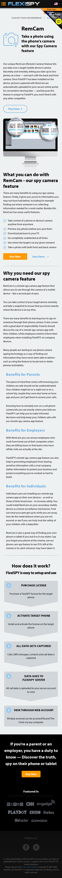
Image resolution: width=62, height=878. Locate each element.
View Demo (38, 256)
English (57, 4)
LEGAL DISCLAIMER (29, 867)
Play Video (14, 108)
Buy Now (15, 256)
